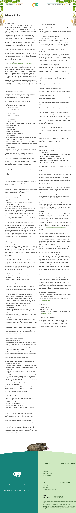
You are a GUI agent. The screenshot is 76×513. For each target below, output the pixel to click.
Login (61, 466)
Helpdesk (26, 490)
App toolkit (45, 471)
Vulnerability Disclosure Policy (49, 489)
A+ (66, 4)
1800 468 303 (7, 490)
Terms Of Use (45, 485)
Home (44, 466)
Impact (44, 477)
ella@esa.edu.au (17, 490)
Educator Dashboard (67, 463)
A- (69, 4)
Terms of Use (68, 504)
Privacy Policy (46, 487)
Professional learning (47, 473)
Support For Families (47, 475)
